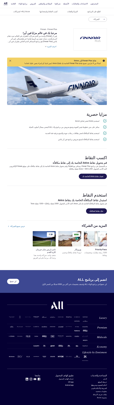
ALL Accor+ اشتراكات (21, 11)
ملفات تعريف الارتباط (100, 394)
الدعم (105, 379)
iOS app (71, 382)
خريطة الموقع (102, 382)
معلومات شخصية (101, 391)
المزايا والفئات (72, 11)
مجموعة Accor (102, 398)
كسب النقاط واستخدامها (49, 11)
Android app (69, 385)
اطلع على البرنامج (94, 11)
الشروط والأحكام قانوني (99, 388)
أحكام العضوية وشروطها (99, 385)
